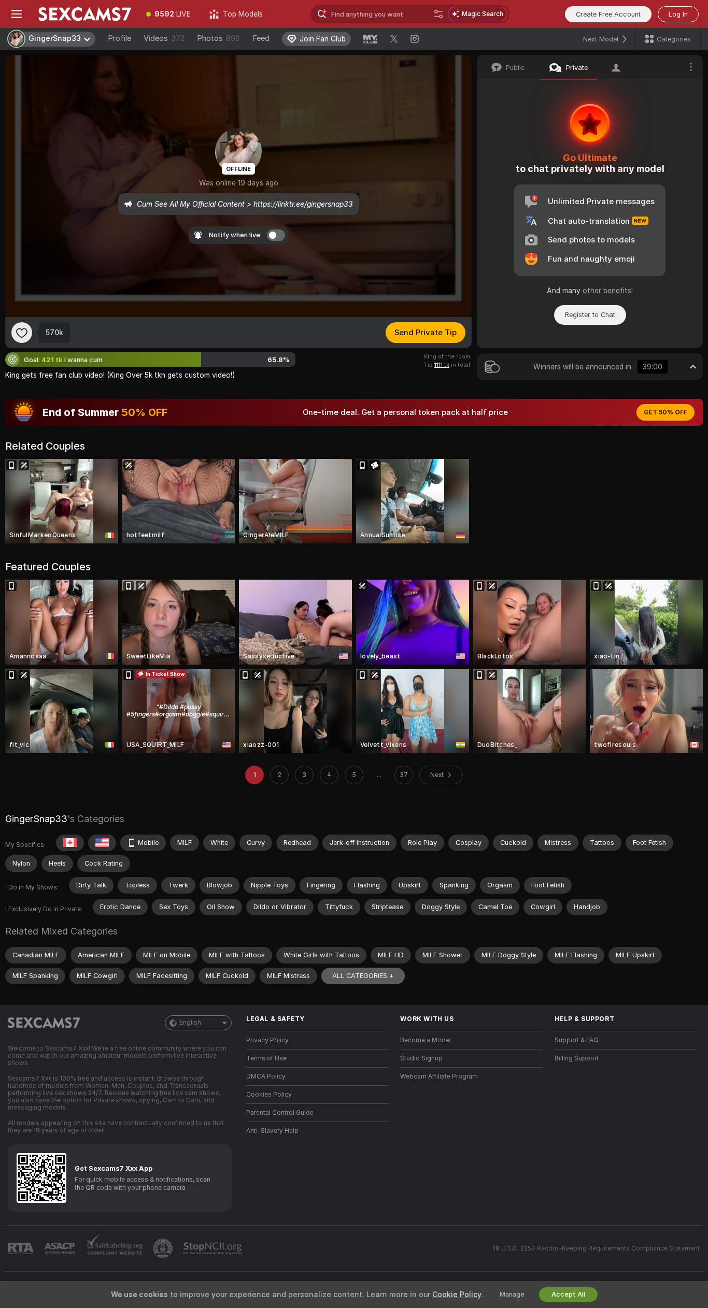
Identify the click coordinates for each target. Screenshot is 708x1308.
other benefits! (608, 290)
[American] (102, 843)
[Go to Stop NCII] (213, 1248)
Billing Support (577, 1058)
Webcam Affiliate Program (439, 1076)
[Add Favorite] (21, 332)
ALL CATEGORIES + (363, 976)
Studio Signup (421, 1058)
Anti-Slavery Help (272, 1130)
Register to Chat (590, 315)
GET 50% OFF (665, 412)
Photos (218, 38)
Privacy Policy (267, 1040)
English (190, 1022)
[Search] (438, 14)
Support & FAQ (577, 1040)
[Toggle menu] (16, 14)
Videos (164, 38)
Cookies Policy (269, 1094)
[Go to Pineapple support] (164, 1248)
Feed (261, 38)
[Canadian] (70, 843)
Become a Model (425, 1040)
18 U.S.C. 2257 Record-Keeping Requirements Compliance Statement (596, 1248)
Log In (678, 14)
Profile (119, 38)
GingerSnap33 (36, 818)
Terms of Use (266, 1058)
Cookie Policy (456, 1294)
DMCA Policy (266, 1076)
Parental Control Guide (280, 1112)
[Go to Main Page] (85, 14)
